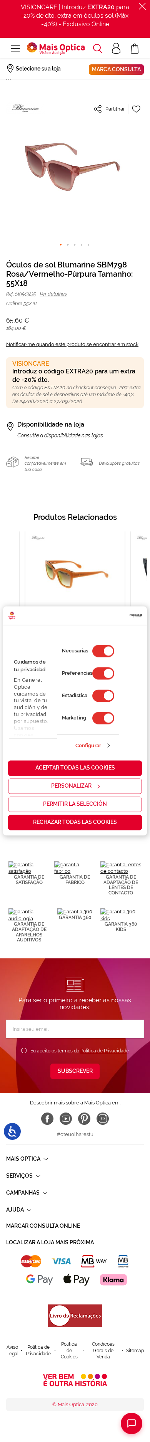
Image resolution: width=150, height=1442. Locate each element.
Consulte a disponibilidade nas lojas (60, 435)
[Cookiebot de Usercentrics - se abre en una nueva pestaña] (108, 615)
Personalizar (71, 786)
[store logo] (56, 48)
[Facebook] (47, 1118)
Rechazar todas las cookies (75, 822)
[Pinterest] (84, 1118)
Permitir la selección (75, 804)
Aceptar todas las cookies (75, 768)
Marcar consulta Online (43, 1226)
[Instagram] (102, 1118)
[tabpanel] (75, 599)
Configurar (88, 745)
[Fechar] (142, 6)
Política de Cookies (69, 1350)
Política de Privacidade (104, 1051)
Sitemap (135, 1350)
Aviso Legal (12, 1350)
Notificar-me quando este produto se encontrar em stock (72, 344)
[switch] (103, 673)
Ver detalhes (53, 294)
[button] (97, 48)
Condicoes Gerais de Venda (103, 1350)
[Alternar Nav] (15, 48)
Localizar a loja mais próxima (50, 1242)
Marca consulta (116, 69)
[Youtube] (66, 1118)
